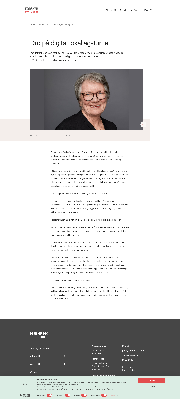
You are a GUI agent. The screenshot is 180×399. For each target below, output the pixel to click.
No (131, 10)
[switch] (67, 395)
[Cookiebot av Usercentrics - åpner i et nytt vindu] (25, 395)
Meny (146, 10)
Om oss (33, 371)
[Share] (143, 124)
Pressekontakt (129, 370)
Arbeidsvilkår (36, 356)
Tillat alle (151, 380)
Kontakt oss (128, 366)
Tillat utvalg (151, 387)
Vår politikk (35, 364)
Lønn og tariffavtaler (39, 348)
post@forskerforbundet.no (134, 350)
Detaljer (112, 395)
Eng (135, 10)
